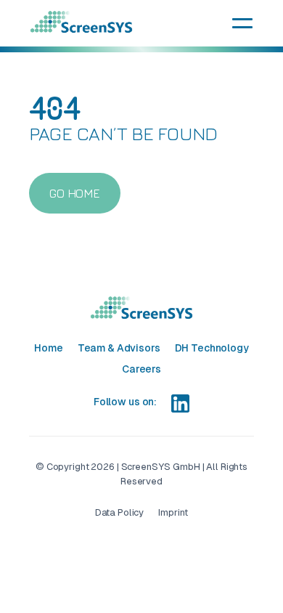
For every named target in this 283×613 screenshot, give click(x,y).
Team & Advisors (119, 348)
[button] (242, 23)
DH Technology (212, 348)
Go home (74, 193)
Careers (141, 369)
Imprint (173, 512)
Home (48, 348)
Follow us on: (125, 401)
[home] (81, 22)
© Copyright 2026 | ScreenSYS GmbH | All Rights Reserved (141, 474)
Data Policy (119, 512)
